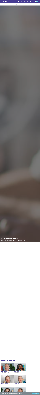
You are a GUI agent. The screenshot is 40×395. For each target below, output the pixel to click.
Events (27, 1)
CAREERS (21, 1)
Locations (18, 1)
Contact (31, 1)
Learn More (20, 393)
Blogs (24, 1)
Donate (36, 1)
